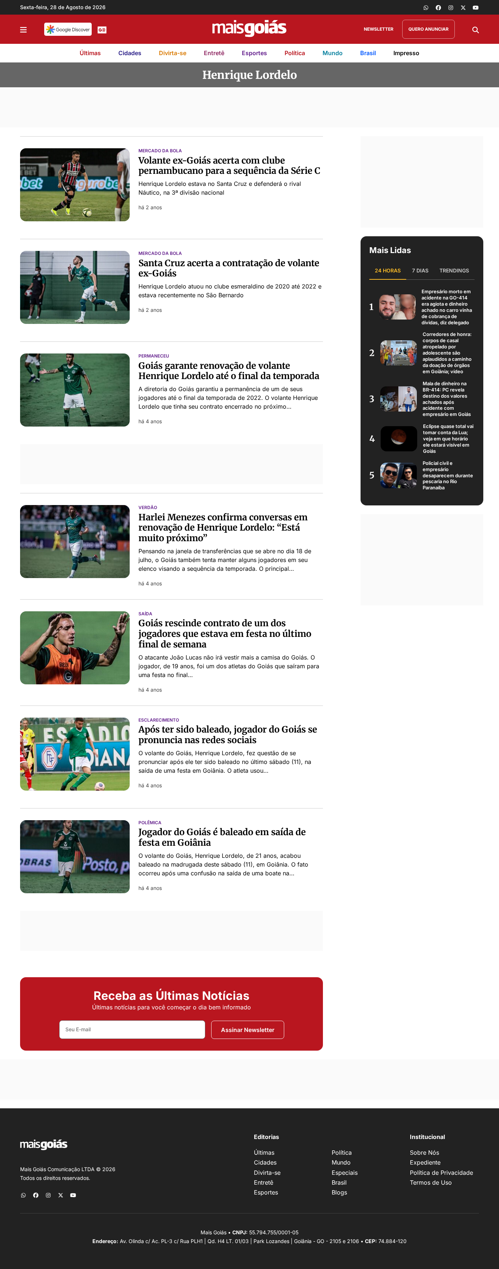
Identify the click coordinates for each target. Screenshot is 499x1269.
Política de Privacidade (441, 1172)
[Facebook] (438, 7)
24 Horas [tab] (388, 270)
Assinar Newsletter (247, 1029)
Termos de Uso (431, 1182)
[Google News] (102, 29)
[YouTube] (475, 7)
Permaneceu (153, 356)
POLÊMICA (149, 822)
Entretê (214, 53)
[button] (23, 29)
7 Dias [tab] (420, 270)
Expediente (425, 1162)
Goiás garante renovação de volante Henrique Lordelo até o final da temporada (228, 371)
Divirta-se (172, 53)
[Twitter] (463, 7)
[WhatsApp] (426, 7)
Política (295, 53)
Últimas (90, 53)
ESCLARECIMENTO (158, 720)
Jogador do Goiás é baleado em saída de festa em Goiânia (222, 837)
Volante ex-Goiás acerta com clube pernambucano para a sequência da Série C (229, 166)
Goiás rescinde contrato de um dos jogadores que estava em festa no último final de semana (224, 634)
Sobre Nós (424, 1152)
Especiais (345, 1172)
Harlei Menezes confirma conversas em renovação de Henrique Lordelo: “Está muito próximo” (223, 528)
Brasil (368, 53)
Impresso (406, 53)
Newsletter (378, 29)
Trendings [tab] (454, 270)
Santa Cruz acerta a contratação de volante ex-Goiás (228, 268)
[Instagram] (450, 7)
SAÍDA (145, 613)
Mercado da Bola (160, 150)
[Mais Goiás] (249, 29)
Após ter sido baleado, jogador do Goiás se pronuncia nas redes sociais (227, 735)
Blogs (339, 1192)
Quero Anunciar (428, 29)
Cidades (129, 53)
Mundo (333, 53)
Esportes (254, 53)
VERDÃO (147, 507)
